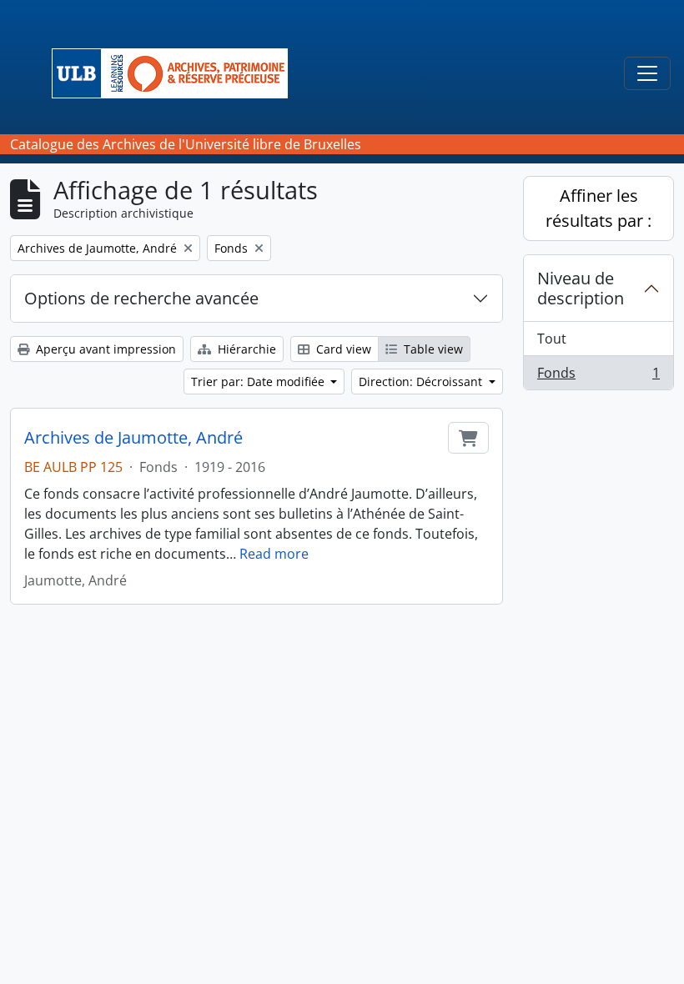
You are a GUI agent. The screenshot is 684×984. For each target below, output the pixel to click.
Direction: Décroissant (422, 381)
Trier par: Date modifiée (259, 381)
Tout (551, 338)
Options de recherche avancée (141, 298)
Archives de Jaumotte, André (133, 438)
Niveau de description (580, 288)
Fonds (598, 376)
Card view (342, 349)
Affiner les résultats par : (598, 208)
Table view (431, 349)
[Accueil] (176, 73)
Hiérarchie (245, 349)
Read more (274, 554)
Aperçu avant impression (104, 349)
